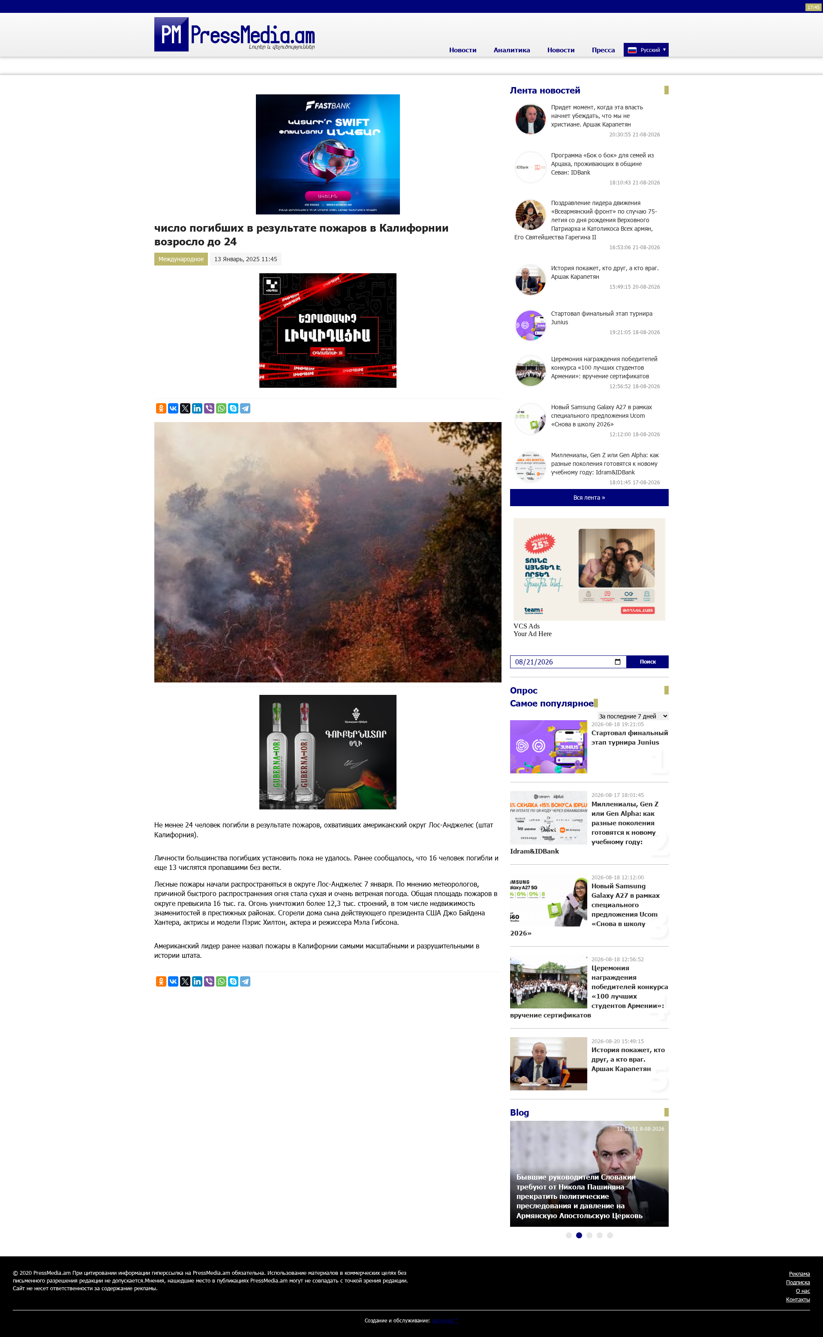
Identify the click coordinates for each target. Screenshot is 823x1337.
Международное (181, 259)
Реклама (799, 1273)
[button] (569, 1235)
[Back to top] (808, 1322)
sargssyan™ (445, 1320)
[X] (185, 408)
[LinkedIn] (197, 408)
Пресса (603, 50)
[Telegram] (245, 408)
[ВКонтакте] (173, 408)
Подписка (798, 1282)
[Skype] (233, 408)
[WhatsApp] (221, 408)
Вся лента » (589, 497)
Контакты (798, 1299)
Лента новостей (545, 90)
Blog (519, 1112)
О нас (803, 1290)
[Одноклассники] (161, 408)
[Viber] (209, 408)
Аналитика (512, 50)
